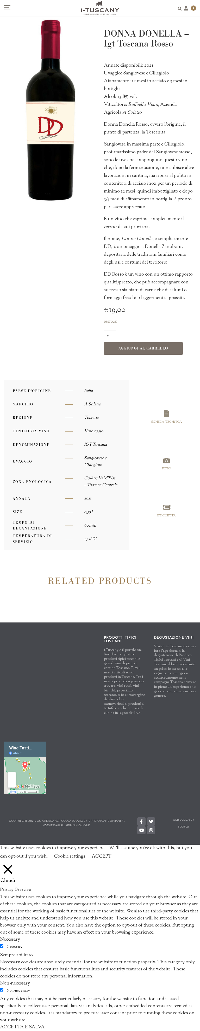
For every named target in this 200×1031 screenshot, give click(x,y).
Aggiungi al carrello (143, 348)
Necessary (14, 947)
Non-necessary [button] (15, 983)
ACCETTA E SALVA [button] (22, 1027)
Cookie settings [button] (69, 856)
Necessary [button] (10, 939)
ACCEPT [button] (101, 856)
